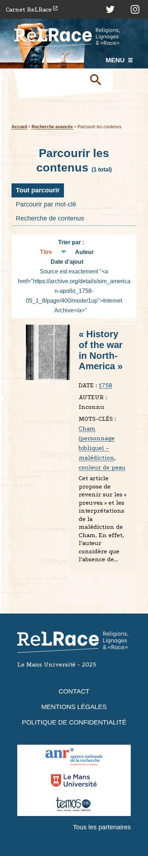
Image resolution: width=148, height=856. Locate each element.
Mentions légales (74, 706)
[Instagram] (135, 9)
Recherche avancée (52, 126)
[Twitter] (110, 9)
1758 (105, 385)
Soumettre (98, 79)
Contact (74, 691)
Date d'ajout (67, 262)
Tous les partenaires (102, 827)
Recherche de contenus (50, 218)
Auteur (84, 252)
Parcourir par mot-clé (46, 204)
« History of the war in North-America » (100, 350)
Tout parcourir (38, 190)
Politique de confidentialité (74, 722)
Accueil (19, 126)
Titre (46, 252)
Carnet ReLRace (29, 9)
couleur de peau (102, 467)
